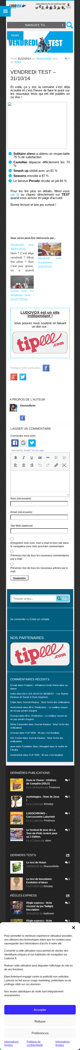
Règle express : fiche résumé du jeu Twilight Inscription (39, 906)
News (18, 62)
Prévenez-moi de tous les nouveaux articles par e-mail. (39, 570)
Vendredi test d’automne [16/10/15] (49, 262)
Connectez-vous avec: (23, 435)
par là (14, 194)
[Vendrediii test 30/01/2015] (24, 257)
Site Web (21, 525)
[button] (73, 927)
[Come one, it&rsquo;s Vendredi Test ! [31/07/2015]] (22, 282)
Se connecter (18, 619)
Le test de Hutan (36, 862)
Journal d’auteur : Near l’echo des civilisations (46, 702)
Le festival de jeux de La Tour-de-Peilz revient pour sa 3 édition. (41, 833)
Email (21, 512)
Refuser (40, 1021)
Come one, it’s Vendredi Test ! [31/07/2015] (22, 295)
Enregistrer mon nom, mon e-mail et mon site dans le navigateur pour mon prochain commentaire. (39, 544)
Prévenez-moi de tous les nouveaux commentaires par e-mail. (39, 557)
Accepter (40, 1010)
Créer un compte (39, 619)
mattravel (48, 913)
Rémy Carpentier (19, 724)
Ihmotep (48, 804)
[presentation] (15, 457)
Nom (20, 498)
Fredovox (54, 787)
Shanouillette (43, 58)
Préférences (40, 1033)
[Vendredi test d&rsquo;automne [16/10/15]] (49, 249)
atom (48, 840)
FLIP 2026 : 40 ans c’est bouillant (42, 733)
